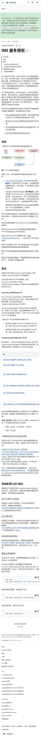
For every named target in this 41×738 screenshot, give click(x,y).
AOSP (3, 41)
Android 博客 (6, 681)
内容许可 (21, 635)
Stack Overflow (6, 716)
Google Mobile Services (9, 712)
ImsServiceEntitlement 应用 (15, 210)
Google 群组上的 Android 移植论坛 (13, 694)
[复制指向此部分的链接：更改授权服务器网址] (20, 536)
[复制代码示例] (38, 577)
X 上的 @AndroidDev (8, 678)
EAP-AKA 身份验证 (26, 100)
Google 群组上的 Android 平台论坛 (13, 688)
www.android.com (7, 709)
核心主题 (15, 41)
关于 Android (6, 726)
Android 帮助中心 (7, 703)
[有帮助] (16, 45)
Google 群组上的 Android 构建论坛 (13, 691)
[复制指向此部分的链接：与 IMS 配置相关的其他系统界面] (29, 436)
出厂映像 (4, 663)
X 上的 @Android (7, 675)
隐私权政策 (32, 726)
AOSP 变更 (11, 33)
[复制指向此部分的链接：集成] (8, 269)
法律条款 (19, 726)
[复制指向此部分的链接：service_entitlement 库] (24, 293)
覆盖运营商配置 (18, 493)
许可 (25, 726)
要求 (3, 653)
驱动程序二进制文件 (8, 666)
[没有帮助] (19, 45)
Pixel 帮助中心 (6, 706)
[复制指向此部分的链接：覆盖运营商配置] (17, 554)
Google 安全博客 (7, 684)
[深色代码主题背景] (36, 577)
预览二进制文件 (6, 660)
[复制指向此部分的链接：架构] (8, 142)
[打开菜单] (3, 2)
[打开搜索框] (28, 2)
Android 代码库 (6, 650)
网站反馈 (5, 729)
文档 (3, 9)
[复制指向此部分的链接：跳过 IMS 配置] (15, 516)
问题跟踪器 (5, 719)
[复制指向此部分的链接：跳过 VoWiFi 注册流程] (21, 499)
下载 (3, 657)
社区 (13, 726)
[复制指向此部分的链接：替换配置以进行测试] (25, 484)
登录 (37, 2)
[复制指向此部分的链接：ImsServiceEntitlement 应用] (29, 338)
